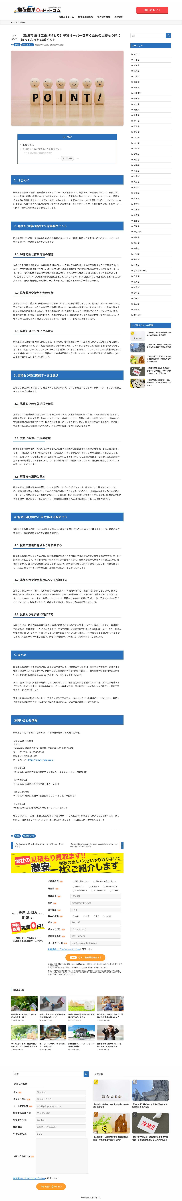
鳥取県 (136, 309)
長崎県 (136, 276)
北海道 (136, 82)
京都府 (136, 65)
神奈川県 (137, 231)
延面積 (53, 888)
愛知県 (136, 193)
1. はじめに (28, 144)
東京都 (136, 204)
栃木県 (136, 209)
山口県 (136, 137)
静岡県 (136, 292)
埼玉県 (136, 98)
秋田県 (136, 254)
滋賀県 (136, 215)
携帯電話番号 (56, 936)
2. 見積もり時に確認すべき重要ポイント (42, 149)
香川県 (136, 298)
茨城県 (136, 265)
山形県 (136, 143)
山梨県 (136, 148)
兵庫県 (136, 76)
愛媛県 (136, 187)
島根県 (136, 170)
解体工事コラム (28, 45)
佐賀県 (136, 70)
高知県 (136, 303)
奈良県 (136, 115)
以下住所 (54, 909)
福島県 (136, 248)
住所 (52, 903)
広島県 (136, 176)
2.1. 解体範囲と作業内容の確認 (39, 153)
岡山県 (136, 159)
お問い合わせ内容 (23, 1156)
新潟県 (136, 198)
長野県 (136, 281)
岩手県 (136, 165)
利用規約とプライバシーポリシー (64, 949)
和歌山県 (137, 93)
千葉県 (136, 87)
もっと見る (67, 158)
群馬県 (136, 259)
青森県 (136, 287)
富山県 (136, 131)
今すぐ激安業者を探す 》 (87, 957)
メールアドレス (57, 943)
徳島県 (136, 181)
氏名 (52, 922)
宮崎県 (17, 45)
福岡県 (136, 242)
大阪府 (136, 109)
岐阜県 (136, 154)
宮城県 (136, 120)
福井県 (136, 237)
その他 (136, 54)
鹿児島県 (137, 315)
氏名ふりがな (56, 929)
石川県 (136, 226)
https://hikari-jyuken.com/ (41, 759)
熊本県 (136, 220)
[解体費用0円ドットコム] (38, 10)
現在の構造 (55, 916)
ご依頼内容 (55, 881)
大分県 (136, 104)
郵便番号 (54, 896)
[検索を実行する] (168, 35)
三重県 (136, 59)
